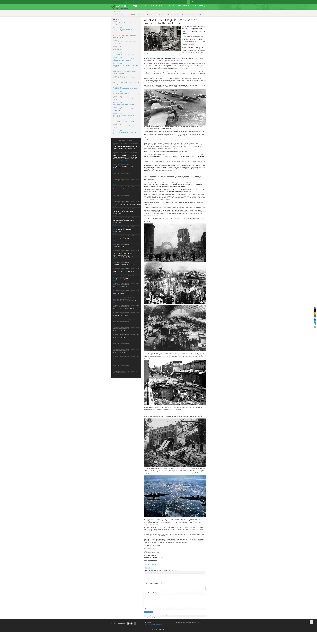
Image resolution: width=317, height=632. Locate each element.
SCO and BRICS (182, 5)
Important (198, 14)
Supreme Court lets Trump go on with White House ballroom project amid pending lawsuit (126, 59)
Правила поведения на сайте (151, 626)
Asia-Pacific (159, 5)
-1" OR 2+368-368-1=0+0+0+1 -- (121, 293)
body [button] (146, 608)
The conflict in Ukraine (152, 14)
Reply (163, 572)
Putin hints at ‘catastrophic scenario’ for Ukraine (125, 88)
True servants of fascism (188, 14)
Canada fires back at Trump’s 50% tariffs (123, 121)
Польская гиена (141, 14)
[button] (145, 593)
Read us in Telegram (149, 548)
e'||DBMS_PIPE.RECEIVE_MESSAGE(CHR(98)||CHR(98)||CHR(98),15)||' (130, 204)
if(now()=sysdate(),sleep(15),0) (120, 279)
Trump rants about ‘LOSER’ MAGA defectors (124, 78)
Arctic (170, 5)
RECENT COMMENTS (126, 140)
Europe (147, 5)
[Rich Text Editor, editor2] (175, 601)
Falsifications (177, 14)
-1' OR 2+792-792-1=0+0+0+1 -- (121, 323)
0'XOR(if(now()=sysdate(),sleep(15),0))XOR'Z (124, 271)
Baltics (175, 5)
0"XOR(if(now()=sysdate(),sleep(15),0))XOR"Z (124, 264)
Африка (166, 5)
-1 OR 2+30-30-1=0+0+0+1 (119, 330)
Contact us (196, 622)
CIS (154, 5)
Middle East (169, 14)
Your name (146, 586)
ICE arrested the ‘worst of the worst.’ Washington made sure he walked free (125, 72)
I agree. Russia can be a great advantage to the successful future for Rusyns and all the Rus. (125, 147)
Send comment (148, 612)
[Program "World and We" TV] (160, 2)
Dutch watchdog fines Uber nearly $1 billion (124, 54)
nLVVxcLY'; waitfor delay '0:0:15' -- (121, 239)
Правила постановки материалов (153, 624)
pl (192, 2)
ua (195, 2)
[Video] (153, 2)
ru (185, 2)
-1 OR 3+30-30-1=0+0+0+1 (119, 337)
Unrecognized (192, 5)
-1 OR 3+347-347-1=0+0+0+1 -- (121, 345)
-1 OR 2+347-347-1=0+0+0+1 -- (121, 352)
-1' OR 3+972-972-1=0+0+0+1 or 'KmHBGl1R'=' (124, 301)
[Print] (134, 2)
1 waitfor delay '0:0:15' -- (119, 246)
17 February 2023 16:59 (151, 572)
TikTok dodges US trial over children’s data (123, 104)
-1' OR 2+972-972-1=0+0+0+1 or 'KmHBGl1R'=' (124, 308)
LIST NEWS (117, 19)
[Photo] (156, 2)
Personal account (118, 2)
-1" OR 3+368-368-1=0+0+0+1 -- (121, 286)
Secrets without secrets (118, 14)
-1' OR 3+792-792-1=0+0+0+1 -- (121, 315)
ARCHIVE (200, 5)
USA (151, 5)
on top (145, 551)
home (148, 551)
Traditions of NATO (130, 14)
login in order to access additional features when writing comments (161, 615)
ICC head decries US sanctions (121, 93)
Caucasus (161, 14)
